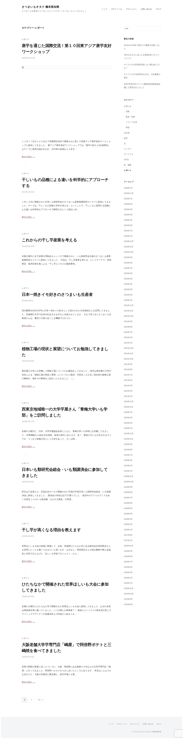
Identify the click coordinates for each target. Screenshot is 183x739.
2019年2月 (128, 465)
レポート (25, 39)
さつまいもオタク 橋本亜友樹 (40, 6)
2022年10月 (129, 316)
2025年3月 (128, 220)
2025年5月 (128, 209)
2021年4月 (128, 385)
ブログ (158, 9)
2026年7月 (128, 188)
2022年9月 (128, 321)
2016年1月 (128, 583)
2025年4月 (128, 215)
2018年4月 (128, 514)
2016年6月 (128, 567)
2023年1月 (128, 300)
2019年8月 (128, 450)
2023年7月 (128, 268)
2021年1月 (128, 396)
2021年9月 (128, 364)
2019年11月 (128, 439)
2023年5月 (128, 279)
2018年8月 (128, 492)
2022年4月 (128, 337)
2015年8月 (128, 604)
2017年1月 (128, 540)
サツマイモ (128, 154)
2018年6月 (128, 503)
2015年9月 (128, 599)
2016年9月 (128, 551)
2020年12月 (129, 401)
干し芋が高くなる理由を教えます (51, 530)
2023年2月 (128, 295)
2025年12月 (129, 193)
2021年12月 (129, 348)
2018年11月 (128, 476)
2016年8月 (128, 556)
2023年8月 (128, 263)
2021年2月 (128, 391)
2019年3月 (128, 460)
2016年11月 (128, 546)
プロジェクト (131, 9)
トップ (104, 9)
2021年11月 (128, 353)
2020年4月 (128, 423)
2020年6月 (128, 417)
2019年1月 (128, 471)
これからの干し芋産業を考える (49, 240)
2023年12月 (129, 241)
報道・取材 (130, 117)
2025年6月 (128, 204)
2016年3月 (128, 572)
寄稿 (127, 127)
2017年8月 (128, 535)
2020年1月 (128, 428)
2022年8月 (128, 327)
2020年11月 (128, 407)
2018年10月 (129, 482)
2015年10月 (129, 594)
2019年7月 (128, 455)
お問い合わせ (146, 9)
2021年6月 (128, 380)
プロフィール (116, 9)
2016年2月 (128, 578)
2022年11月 (128, 311)
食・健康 (127, 165)
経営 (126, 138)
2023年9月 (128, 257)
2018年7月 (128, 498)
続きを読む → (28, 157)
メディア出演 (131, 122)
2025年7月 (128, 199)
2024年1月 (128, 236)
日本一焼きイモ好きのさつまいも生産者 (57, 294)
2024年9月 (128, 225)
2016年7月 (128, 562)
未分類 (126, 133)
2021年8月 (128, 369)
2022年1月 (128, 343)
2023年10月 (129, 252)
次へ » (40, 700)
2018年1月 (128, 530)
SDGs (126, 159)
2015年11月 (128, 588)
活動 (127, 111)
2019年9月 (128, 444)
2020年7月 (128, 412)
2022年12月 (129, 305)
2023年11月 (128, 247)
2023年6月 (128, 273)
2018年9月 (128, 487)
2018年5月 (128, 508)
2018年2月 (128, 524)
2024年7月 (128, 231)
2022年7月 (128, 332)
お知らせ (127, 106)
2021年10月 (129, 359)
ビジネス (127, 149)
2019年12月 (129, 433)
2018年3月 (128, 519)
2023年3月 (128, 289)
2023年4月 (128, 284)
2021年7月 (128, 375)
